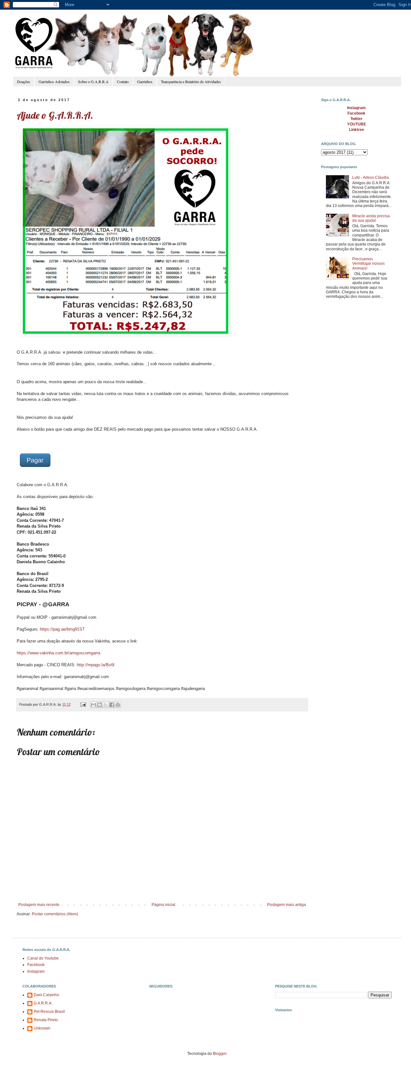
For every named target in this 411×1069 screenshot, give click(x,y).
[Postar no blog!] (99, 705)
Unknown (42, 1028)
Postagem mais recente (38, 904)
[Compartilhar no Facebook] (112, 705)
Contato (123, 81)
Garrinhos (145, 81)
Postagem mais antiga (286, 904)
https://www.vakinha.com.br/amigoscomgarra (58, 653)
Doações (23, 81)
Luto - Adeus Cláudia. (371, 177)
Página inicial (163, 904)
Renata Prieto (46, 1020)
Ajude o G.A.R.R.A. (55, 115)
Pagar (35, 460)
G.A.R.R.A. (43, 1003)
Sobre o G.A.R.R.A (93, 81)
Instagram (36, 971)
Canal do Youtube (43, 958)
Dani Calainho (46, 995)
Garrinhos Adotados (54, 81)
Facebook (36, 964)
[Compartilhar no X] (105, 705)
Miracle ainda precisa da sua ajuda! (371, 218)
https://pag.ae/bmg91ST (62, 629)
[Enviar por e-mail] (93, 705)
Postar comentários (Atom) (55, 914)
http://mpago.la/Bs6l (95, 664)
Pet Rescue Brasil (49, 1011)
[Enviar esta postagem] (83, 704)
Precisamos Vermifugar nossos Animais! (368, 264)
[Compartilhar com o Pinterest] (118, 705)
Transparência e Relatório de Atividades (191, 81)
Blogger (219, 1053)
